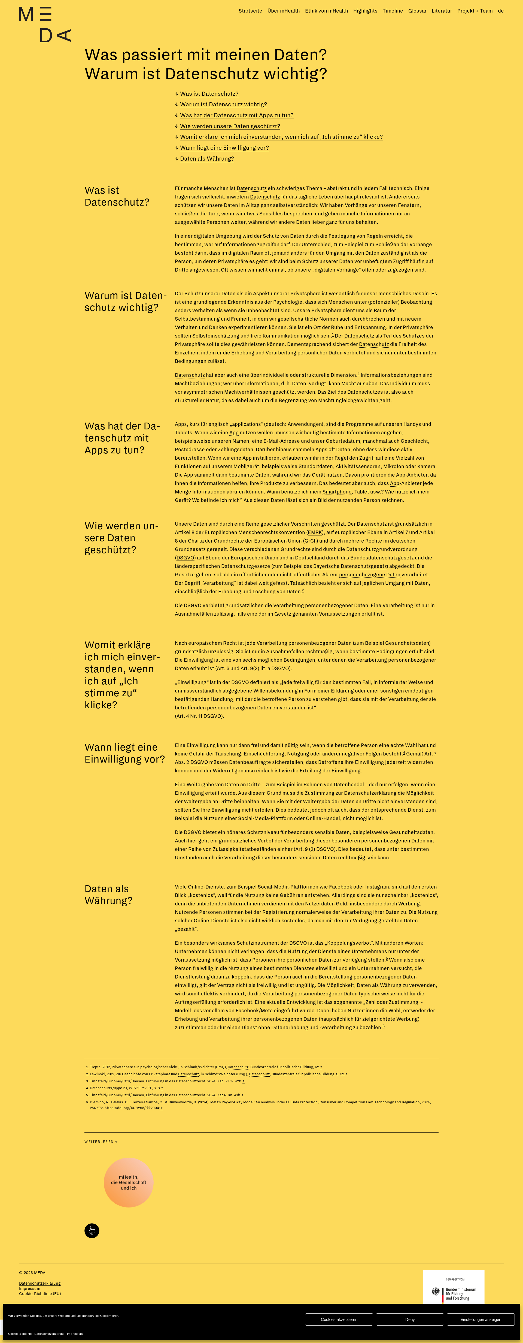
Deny (410, 1319)
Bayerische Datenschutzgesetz (350, 566)
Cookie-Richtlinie (20, 1333)
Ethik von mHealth (326, 11)
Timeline (393, 11)
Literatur (442, 11)
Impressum (75, 1333)
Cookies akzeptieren (339, 1319)
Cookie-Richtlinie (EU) (40, 1293)
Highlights (365, 11)
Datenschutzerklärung (49, 1333)
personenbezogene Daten (369, 574)
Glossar (417, 11)
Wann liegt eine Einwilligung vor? (224, 148)
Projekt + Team (475, 11)
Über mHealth (283, 11)
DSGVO (185, 558)
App (234, 432)
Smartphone (337, 492)
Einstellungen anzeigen (480, 1319)
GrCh (311, 541)
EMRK (315, 532)
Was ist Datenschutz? (209, 94)
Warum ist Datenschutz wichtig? (223, 104)
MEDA (39, 1272)
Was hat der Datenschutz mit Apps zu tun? (237, 115)
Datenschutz (252, 188)
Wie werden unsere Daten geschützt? (230, 126)
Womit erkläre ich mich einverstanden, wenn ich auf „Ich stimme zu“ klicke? (281, 137)
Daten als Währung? (207, 159)
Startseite (250, 11)
